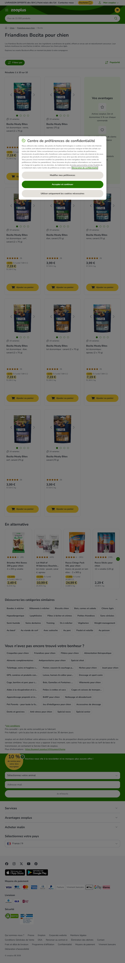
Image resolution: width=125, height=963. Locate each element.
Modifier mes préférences (62, 175)
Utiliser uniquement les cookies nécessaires (62, 193)
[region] (62, 168)
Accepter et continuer (62, 184)
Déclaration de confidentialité (85, 168)
